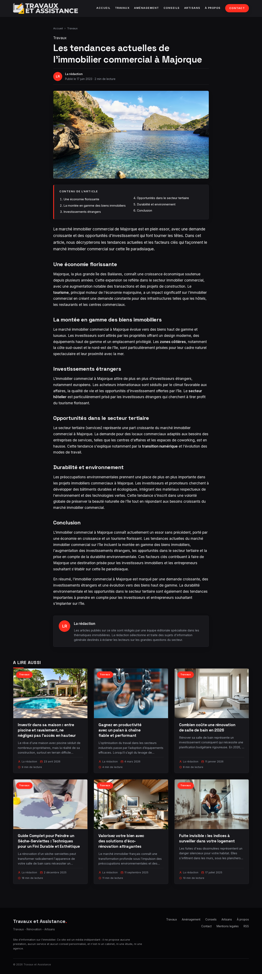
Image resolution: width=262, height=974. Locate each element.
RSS (246, 926)
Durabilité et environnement (156, 204)
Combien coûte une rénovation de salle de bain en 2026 (207, 727)
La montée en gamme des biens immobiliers (94, 205)
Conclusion (144, 210)
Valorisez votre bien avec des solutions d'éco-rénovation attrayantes (121, 841)
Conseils (172, 7)
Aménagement (146, 7)
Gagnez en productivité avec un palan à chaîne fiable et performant (119, 730)
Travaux (122, 7)
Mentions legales (228, 926)
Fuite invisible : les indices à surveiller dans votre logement (207, 838)
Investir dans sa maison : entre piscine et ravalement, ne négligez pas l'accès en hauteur (47, 730)
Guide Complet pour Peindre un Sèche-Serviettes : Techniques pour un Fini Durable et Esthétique (49, 841)
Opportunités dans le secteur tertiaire (163, 198)
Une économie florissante (81, 199)
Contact (237, 8)
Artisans (192, 7)
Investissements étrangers (82, 211)
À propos (213, 7)
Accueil (103, 7)
